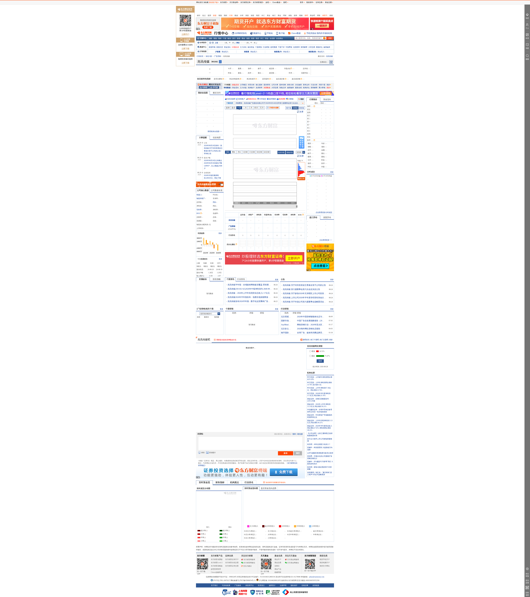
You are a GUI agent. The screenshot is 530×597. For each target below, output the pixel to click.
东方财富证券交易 (232, 566)
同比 (214, 202)
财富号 (324, 15)
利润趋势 (201, 233)
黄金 (268, 15)
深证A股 (209, 56)
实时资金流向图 (251, 488)
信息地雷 (217, 138)
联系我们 (261, 585)
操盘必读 (235, 85)
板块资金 (251, 47)
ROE (198, 213)
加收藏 (205, 2)
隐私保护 (294, 585)
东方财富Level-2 (216, 563)
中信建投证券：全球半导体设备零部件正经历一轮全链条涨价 (319, 411)
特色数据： (228, 88)
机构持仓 (306, 88)
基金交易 (278, 563)
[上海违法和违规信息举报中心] (273, 592)
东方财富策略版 (216, 566)
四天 (256, 108)
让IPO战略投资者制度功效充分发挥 (320, 453)
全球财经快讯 (241, 33)
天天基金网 (234, 2)
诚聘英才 (272, 585)
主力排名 (243, 47)
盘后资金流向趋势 (268, 488)
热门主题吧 (324, 340)
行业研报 (266, 47)
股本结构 (282, 85)
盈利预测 (273, 47)
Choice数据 (296, 33)
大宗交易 (311, 47)
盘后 (233, 108)
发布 (285, 453)
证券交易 (319, 2)
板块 (229, 38)
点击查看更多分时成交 (324, 212)
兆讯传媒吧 (231, 99)
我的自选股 (203, 93)
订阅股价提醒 (274, 108)
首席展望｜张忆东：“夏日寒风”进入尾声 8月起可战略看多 (319, 474)
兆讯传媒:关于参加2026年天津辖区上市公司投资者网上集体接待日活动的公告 (305, 293)
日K (228, 152)
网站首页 (199, 2)
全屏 (301, 112)
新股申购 (212, 47)
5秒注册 (300, 434)
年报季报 (289, 47)
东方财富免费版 (216, 559)
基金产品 (278, 569)
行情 (231, 15)
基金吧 (312, 15)
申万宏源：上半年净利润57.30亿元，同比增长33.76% (319, 389)
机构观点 (234, 482)
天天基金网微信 (293, 563)
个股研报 (258, 47)
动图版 (295, 108)
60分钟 (267, 152)
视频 (301, 15)
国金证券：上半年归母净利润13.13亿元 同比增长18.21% (319, 422)
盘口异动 (313, 217)
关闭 (193, 7)
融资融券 (327, 47)
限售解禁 (304, 47)
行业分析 (314, 85)
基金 (279, 15)
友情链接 (315, 585)
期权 (225, 15)
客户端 (282, 33)
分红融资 (298, 85)
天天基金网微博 (293, 560)
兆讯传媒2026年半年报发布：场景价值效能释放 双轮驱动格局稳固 (250, 297)
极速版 (301, 108)
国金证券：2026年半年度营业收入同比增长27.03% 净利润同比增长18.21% (319, 428)
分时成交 (311, 172)
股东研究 (267, 85)
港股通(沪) (278, 52)
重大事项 (322, 88)
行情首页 (200, 56)
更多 (328, 85)
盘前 (228, 108)
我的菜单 (309, 2)
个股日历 (229, 103)
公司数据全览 (216, 190)
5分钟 (245, 152)
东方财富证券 (245, 2)
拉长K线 (281, 152)
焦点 (204, 15)
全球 (241, 15)
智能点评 (282, 88)
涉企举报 (527, 575)
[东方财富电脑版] (204, 87)
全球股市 (203, 43)
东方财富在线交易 (232, 563)
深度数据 (267, 88)
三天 (250, 108)
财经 (198, 15)
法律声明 (283, 585)
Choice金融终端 (216, 572)
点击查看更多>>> (325, 240)
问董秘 (290, 99)
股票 (209, 15)
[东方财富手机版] (214, 87)
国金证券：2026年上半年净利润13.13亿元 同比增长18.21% (318, 405)
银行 (274, 15)
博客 (318, 15)
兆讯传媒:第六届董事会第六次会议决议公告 (301, 289)
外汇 (263, 15)
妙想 (267, 2)
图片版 (288, 108)
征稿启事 (305, 585)
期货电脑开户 (325, 563)
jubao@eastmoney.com (316, 577)
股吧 (306, 15)
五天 (262, 108)
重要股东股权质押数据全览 (226, 340)
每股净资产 (201, 198)
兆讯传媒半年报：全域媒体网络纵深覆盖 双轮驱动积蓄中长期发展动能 (250, 285)
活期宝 (277, 566)
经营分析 (251, 85)
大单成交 (262, 99)
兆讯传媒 (232, 220)
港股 (252, 15)
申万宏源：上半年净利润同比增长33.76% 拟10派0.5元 (319, 384)
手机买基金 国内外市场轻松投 (319, 33)
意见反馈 (527, 581)
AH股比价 (235, 47)
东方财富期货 (310, 556)
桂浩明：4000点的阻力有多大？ (318, 444)
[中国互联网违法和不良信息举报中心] (295, 592)
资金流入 (225, 52)
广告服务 (237, 585)
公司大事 (274, 85)
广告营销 (217, 56)
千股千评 (281, 47)
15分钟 (252, 152)
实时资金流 (204, 482)
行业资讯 (241, 279)
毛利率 (199, 210)
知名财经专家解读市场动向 (276, 482)
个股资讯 (230, 279)
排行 (234, 38)
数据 (236, 15)
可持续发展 (226, 585)
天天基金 (264, 556)
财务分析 (290, 85)
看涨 (313, 351)
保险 (290, 15)
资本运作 (306, 85)
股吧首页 (305, 340)
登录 (294, 434)
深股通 (246, 52)
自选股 (272, 38)
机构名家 (311, 373)
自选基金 (279, 38)
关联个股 (322, 85)
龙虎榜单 (296, 47)
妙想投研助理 (216, 569)
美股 (247, 15)
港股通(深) (312, 52)
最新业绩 (298, 88)
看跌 (313, 356)
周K (233, 152)
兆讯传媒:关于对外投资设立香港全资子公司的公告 (304, 285)
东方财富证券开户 (232, 559)
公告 (283, 279)
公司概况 (243, 85)
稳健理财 (278, 572)
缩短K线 (290, 152)
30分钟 (259, 152)
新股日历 (219, 47)
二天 (245, 108)
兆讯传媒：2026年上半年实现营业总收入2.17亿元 (249, 293)
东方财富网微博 (249, 560)
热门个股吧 (315, 340)
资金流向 (227, 47)
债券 (295, 15)
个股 (224, 38)
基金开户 (278, 559)
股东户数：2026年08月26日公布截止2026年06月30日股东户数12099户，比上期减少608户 (268, 103)
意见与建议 (247, 566)
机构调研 (282, 99)
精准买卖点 (252, 99)
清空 (298, 453)
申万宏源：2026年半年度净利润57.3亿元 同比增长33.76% (318, 394)
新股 (214, 15)
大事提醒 (203, 138)
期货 (257, 15)
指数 (210, 38)
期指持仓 (319, 47)
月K (239, 152)
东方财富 (201, 556)
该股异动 (327, 217)
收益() (199, 195)
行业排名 (249, 482)
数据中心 (257, 33)
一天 (239, 108)
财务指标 (220, 482)
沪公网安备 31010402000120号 (270, 580)
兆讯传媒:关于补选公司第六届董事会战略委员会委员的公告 (305, 302)
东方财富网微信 (249, 563)
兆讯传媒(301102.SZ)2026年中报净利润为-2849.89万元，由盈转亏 (250, 289)
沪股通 (217, 52)
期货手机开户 (325, 559)
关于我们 (214, 585)
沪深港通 (203, 51)
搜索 (331, 15)
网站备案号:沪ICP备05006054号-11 (243, 580)
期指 (220, 15)
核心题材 (259, 85)
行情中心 (203, 38)
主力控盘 (243, 88)
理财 (284, 15)
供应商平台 (249, 585)
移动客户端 (213, 2)
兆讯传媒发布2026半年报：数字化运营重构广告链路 (250, 301)
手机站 (270, 33)
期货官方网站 (325, 566)
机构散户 (251, 88)
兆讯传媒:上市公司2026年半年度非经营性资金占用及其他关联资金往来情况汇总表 (305, 298)
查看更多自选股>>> (215, 131)
